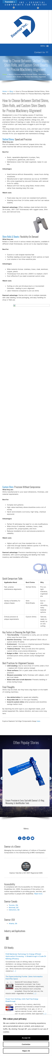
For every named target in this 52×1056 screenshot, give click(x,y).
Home (4, 91)
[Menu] (7, 938)
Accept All (26, 1038)
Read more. (38, 894)
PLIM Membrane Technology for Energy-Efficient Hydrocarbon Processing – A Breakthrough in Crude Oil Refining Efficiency (26, 956)
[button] (2, 778)
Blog (11, 91)
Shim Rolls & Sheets (10, 236)
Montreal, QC (14, 907)
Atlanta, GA (13, 923)
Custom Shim (7, 487)
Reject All (26, 1051)
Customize (26, 1044)
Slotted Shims (8, 139)
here (38, 721)
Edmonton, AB (14, 910)
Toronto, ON (13, 905)
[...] (14, 971)
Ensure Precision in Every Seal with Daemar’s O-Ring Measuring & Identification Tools (24, 802)
